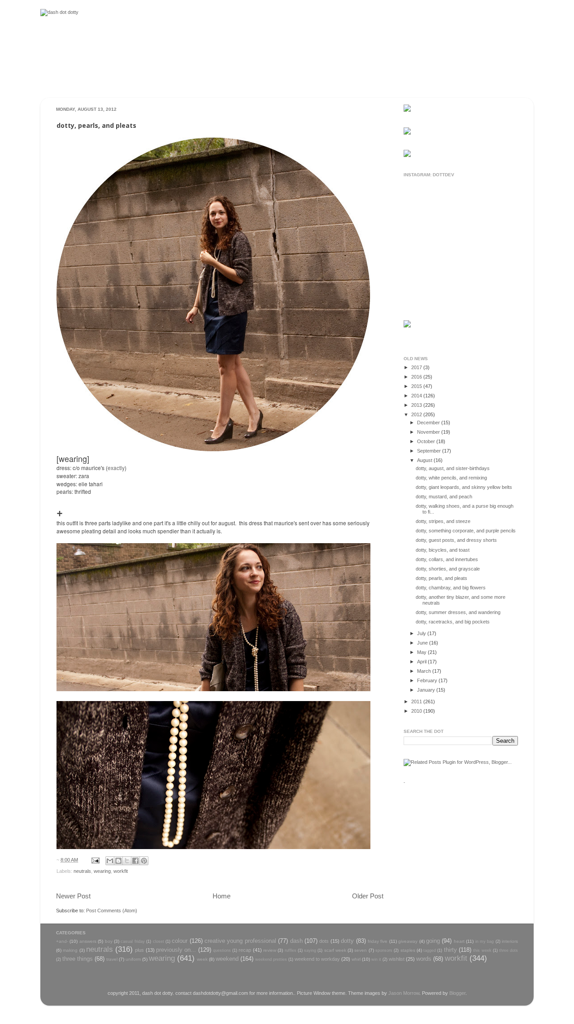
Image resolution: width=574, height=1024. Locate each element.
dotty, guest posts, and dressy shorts (456, 540)
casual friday (132, 941)
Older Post (367, 896)
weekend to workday (317, 959)
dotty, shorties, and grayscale (448, 568)
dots (324, 941)
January (426, 690)
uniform (133, 959)
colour (179, 940)
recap (245, 950)
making (70, 950)
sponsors (383, 950)
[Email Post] (95, 860)
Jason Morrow (403, 993)
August (425, 460)
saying (310, 950)
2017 (417, 367)
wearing (102, 871)
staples (407, 950)
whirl (356, 959)
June (423, 642)
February (428, 680)
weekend (227, 958)
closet (158, 941)
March (424, 671)
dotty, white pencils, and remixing (451, 477)
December (429, 422)
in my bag (484, 941)
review (269, 950)
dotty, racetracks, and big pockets (453, 621)
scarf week (335, 950)
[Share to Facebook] (135, 860)
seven (360, 950)
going (433, 940)
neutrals (82, 871)
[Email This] (109, 860)
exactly (116, 467)
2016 (417, 376)
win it (376, 959)
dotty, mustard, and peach (444, 496)
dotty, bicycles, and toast (443, 550)
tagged (429, 950)
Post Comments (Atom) (111, 910)
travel (111, 959)
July (422, 633)
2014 (417, 395)
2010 (417, 711)
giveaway (407, 941)
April (422, 661)
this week (482, 950)
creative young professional (240, 940)
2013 (417, 405)
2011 (417, 701)
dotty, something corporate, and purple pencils (466, 530)
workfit (120, 871)
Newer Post (73, 896)
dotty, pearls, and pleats (441, 578)
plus (139, 950)
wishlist (396, 959)
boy (109, 941)
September (429, 450)
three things (77, 958)
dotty (347, 940)
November (429, 432)
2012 (417, 414)
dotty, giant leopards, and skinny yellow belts (464, 487)
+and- (62, 941)
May (422, 652)
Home (221, 896)
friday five (377, 941)
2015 (417, 386)
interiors (510, 941)
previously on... (176, 949)
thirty (450, 949)
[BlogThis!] (118, 860)
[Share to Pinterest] (143, 860)
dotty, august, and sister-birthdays (453, 468)
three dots (508, 950)
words (423, 958)
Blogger (457, 993)
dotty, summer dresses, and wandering (458, 612)
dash (296, 940)
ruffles (290, 950)
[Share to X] (126, 860)
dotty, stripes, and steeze (443, 521)
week (202, 959)
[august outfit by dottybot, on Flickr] (213, 449)
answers (87, 941)
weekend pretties (271, 959)
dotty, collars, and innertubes (447, 559)
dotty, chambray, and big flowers (451, 587)
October (426, 441)
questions (222, 950)
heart (459, 941)
